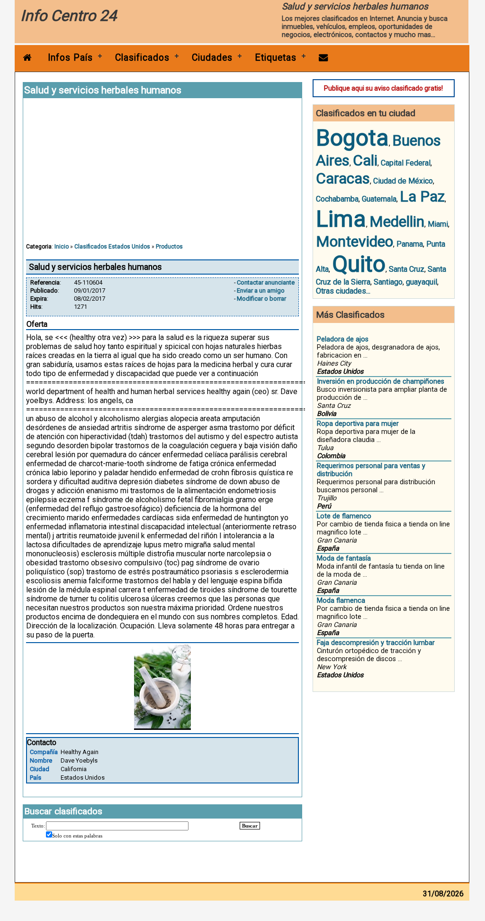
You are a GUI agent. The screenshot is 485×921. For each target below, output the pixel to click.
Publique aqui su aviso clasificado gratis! (383, 88)
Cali (365, 160)
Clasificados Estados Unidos (112, 246)
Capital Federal (406, 162)
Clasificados (142, 57)
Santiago (388, 281)
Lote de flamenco (344, 516)
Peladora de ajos (342, 339)
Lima (341, 218)
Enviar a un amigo (261, 290)
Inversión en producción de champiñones (380, 382)
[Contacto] (323, 57)
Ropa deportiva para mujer (358, 424)
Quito (359, 263)
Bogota (352, 137)
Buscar (250, 826)
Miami (438, 224)
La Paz (422, 196)
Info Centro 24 (68, 16)
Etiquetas (275, 57)
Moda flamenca (341, 601)
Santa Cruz (406, 269)
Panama (409, 244)
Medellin (396, 221)
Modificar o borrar (261, 298)
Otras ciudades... (343, 290)
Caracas (343, 178)
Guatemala (379, 198)
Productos (169, 246)
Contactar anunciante (266, 282)
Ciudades (212, 57)
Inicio (61, 246)
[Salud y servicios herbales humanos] (162, 727)
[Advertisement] (162, 175)
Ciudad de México (403, 180)
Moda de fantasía (344, 558)
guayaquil (421, 281)
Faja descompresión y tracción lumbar (376, 643)
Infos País (70, 57)
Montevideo (354, 241)
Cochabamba (337, 198)
